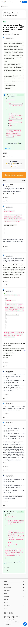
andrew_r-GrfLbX (9, 184)
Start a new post (12, 175)
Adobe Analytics (4, 6)
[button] (7, 34)
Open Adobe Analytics (11, 15)
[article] (14, 193)
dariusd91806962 (9, 37)
